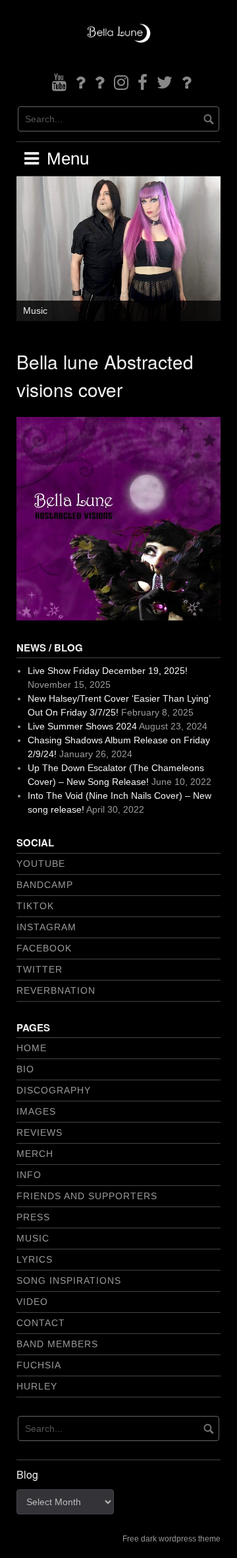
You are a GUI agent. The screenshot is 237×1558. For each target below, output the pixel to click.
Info (28, 1174)
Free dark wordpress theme (171, 1538)
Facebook (44, 948)
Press (33, 1217)
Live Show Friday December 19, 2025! (108, 670)
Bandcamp (44, 884)
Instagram (46, 927)
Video (32, 1301)
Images (36, 1111)
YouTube (40, 863)
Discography (53, 1090)
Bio (25, 1069)
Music (35, 310)
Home (31, 1048)
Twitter (39, 969)
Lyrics (34, 1259)
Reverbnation (55, 990)
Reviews (39, 1132)
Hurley (36, 1386)
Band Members (57, 1344)
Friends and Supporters (86, 1196)
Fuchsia (38, 1365)
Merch (34, 1153)
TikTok (35, 906)
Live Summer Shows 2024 (82, 726)
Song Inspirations (68, 1280)
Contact (40, 1322)
